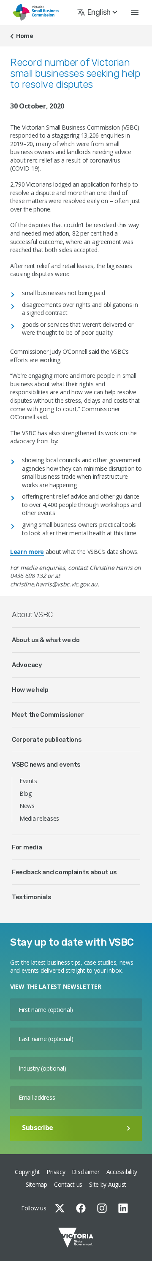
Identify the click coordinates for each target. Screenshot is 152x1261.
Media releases (39, 818)
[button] (135, 12)
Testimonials (31, 897)
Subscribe (37, 1127)
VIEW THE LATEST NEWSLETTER (55, 986)
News (27, 806)
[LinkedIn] (123, 1208)
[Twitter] (60, 1208)
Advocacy (27, 665)
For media (27, 847)
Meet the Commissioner (48, 715)
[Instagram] (102, 1208)
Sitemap (36, 1184)
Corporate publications (46, 739)
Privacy (55, 1172)
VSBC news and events (46, 764)
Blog (25, 793)
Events (28, 781)
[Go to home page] (36, 12)
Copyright (27, 1172)
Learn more (27, 552)
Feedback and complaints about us (64, 872)
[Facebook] (81, 1208)
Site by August (107, 1184)
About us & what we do (46, 640)
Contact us (68, 1184)
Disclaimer (85, 1172)
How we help (30, 690)
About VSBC (32, 614)
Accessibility (121, 1172)
